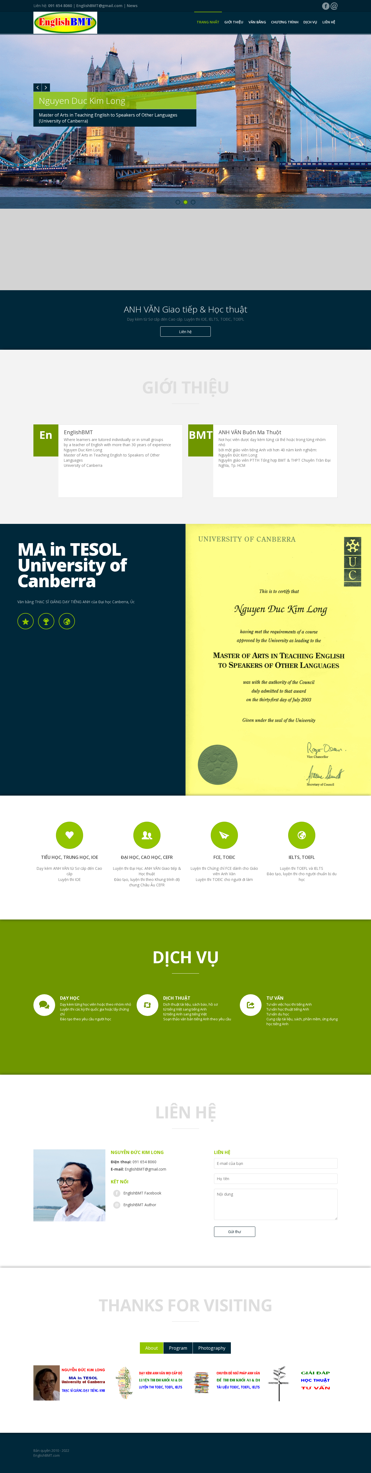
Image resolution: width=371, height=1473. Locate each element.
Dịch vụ (310, 22)
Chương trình (284, 22)
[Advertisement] (185, 249)
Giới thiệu (233, 22)
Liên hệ (328, 22)
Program (178, 1348)
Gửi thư (234, 1231)
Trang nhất (208, 22)
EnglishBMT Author (140, 1204)
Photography (211, 1348)
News (132, 5)
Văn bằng (257, 22)
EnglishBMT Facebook (142, 1193)
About (151, 1348)
